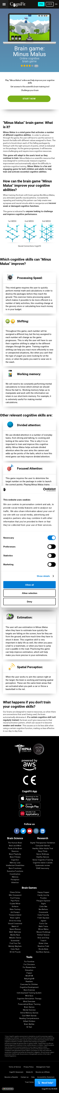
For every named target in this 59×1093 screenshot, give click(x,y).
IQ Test (29, 1027)
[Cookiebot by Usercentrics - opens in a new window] (43, 489)
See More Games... (43, 952)
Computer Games (43, 846)
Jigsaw (43, 921)
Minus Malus (43, 929)
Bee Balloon (43, 909)
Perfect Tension (43, 935)
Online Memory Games (29, 1013)
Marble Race (15, 935)
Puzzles (43, 898)
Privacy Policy (29, 1067)
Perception (15, 880)
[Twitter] (23, 831)
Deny (29, 601)
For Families (29, 962)
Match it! (15, 926)
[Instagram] (36, 831)
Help (33, 1077)
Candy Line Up (43, 895)
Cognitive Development (29, 987)
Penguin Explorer (43, 901)
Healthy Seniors (42, 857)
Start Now (29, 98)
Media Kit (29, 1072)
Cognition (15, 860)
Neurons (15, 851)
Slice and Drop (43, 938)
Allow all (29, 584)
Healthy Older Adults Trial (42, 848)
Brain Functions (15, 868)
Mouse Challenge (43, 932)
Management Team (43, 1067)
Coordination (15, 874)
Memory (15, 877)
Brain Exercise (29, 990)
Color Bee (43, 906)
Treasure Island (15, 915)
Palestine (9, 1088)
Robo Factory (15, 909)
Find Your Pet (15, 943)
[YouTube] (29, 831)
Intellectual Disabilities (15, 865)
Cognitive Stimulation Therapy (29, 999)
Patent (29, 973)
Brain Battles (29, 1024)
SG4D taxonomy (42, 868)
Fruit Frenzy (15, 898)
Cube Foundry (43, 915)
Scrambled (15, 941)
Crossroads (43, 912)
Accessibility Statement (45, 1077)
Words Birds (43, 949)
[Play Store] (29, 806)
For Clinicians (29, 964)
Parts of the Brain (15, 848)
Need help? (47, 1082)
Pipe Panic (15, 901)
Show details (43, 576)
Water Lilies (43, 943)
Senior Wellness (42, 854)
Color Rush (15, 949)
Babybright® (29, 979)
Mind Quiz (29, 996)
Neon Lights (15, 918)
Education (29, 970)
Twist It (43, 941)
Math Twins (43, 926)
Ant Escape (15, 912)
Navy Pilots (42, 851)
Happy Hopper (43, 892)
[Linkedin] (42, 831)
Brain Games (29, 1007)
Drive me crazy (15, 921)
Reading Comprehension (29, 1018)
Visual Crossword (15, 924)
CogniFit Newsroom (16, 1072)
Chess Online (15, 892)
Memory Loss (15, 863)
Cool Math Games (29, 1016)
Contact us (24, 1077)
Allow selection (29, 593)
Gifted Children (29, 1021)
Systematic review (42, 865)
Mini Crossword (15, 895)
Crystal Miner (15, 904)
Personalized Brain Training (29, 1004)
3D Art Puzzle (15, 952)
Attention (15, 882)
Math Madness (15, 932)
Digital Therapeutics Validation (42, 843)
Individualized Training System (29, 993)
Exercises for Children (29, 984)
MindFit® (29, 976)
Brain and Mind (15, 846)
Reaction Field (43, 946)
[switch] (52, 546)
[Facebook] (17, 831)
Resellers (29, 982)
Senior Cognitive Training (43, 860)
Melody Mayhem (15, 946)
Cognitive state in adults (43, 863)
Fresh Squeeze (43, 918)
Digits (43, 904)
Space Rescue (15, 929)
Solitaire (15, 906)
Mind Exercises (29, 1001)
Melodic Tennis (15, 938)
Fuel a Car (43, 924)
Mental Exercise (29, 1010)
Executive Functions (15, 871)
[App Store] (29, 798)
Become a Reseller (11, 1077)
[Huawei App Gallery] (29, 813)
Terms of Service (15, 1067)
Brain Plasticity (15, 854)
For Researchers (29, 967)
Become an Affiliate (43, 1072)
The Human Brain (15, 843)
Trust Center (29, 1082)
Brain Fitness (15, 857)
